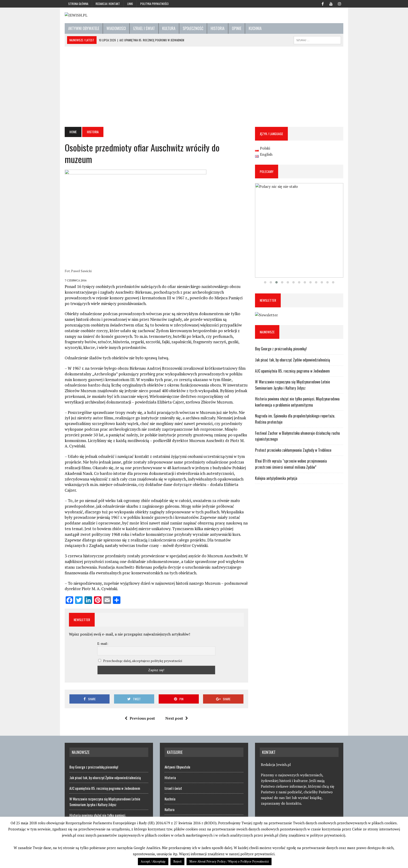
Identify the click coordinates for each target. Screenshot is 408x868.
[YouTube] (331, 3)
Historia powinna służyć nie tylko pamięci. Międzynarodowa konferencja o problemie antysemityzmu (297, 402)
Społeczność (193, 28)
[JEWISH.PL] (204, 15)
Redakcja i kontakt (108, 4)
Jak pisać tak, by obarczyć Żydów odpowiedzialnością (292, 360)
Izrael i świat (144, 28)
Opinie (236, 28)
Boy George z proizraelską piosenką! (281, 349)
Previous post (142, 718)
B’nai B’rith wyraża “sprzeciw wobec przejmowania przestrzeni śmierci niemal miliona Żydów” (291, 464)
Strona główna (78, 4)
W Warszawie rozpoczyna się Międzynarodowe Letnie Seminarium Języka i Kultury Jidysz (292, 385)
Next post (174, 718)
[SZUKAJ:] (317, 39)
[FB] (322, 3)
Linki (130, 4)
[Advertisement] (204, 87)
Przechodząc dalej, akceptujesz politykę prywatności (142, 660)
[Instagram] (339, 3)
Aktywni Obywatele (83, 28)
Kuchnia (255, 28)
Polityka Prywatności (154, 4)
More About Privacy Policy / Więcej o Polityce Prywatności (229, 861)
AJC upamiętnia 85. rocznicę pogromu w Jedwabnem (292, 371)
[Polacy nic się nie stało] (299, 230)
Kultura (168, 28)
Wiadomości (116, 28)
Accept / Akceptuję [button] (153, 861)
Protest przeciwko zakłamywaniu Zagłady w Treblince (293, 450)
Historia (218, 28)
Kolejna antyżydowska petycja (276, 478)
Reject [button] (177, 861)
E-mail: (102, 643)
